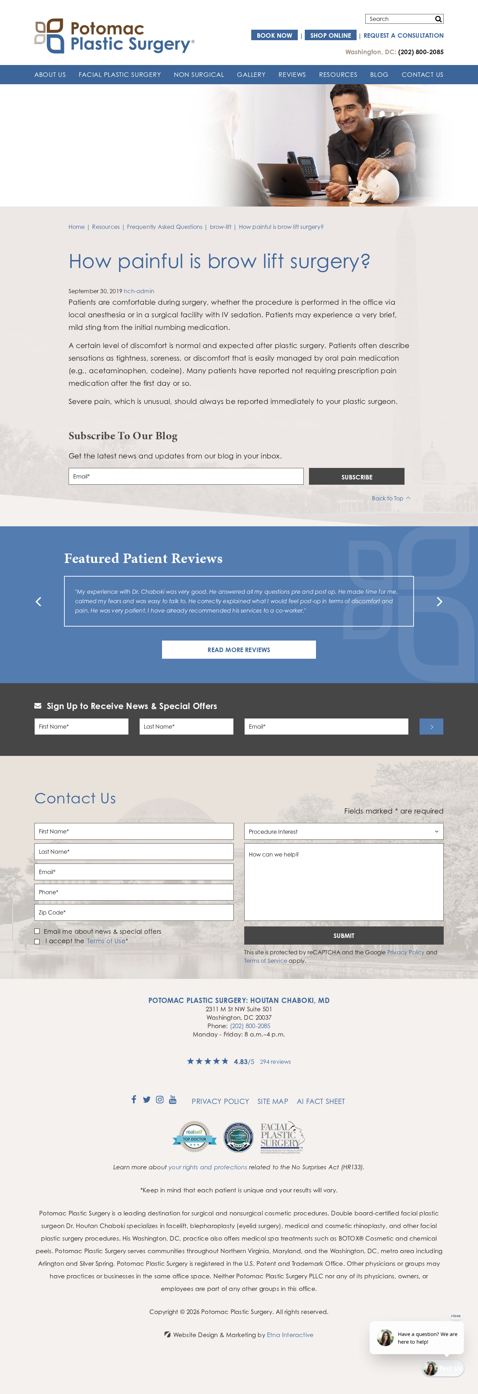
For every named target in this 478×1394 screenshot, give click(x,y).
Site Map (273, 1101)
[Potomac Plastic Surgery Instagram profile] (159, 1101)
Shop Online (330, 35)
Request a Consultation (404, 35)
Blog (379, 74)
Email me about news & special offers (102, 931)
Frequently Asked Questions (164, 226)
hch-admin (139, 291)
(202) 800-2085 (250, 1026)
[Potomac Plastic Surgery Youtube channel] (172, 1101)
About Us (50, 74)
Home (77, 226)
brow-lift (221, 226)
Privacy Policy (406, 952)
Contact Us (423, 74)
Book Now (275, 35)
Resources (338, 74)
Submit (343, 935)
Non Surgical (199, 74)
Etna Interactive (290, 1334)
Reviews (292, 74)
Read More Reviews (239, 649)
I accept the (64, 941)
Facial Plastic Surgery (120, 74)
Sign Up (431, 726)
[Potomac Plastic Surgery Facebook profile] (133, 1101)
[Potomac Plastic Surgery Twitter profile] (146, 1101)
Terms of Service (265, 960)
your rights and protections (208, 1167)
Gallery (251, 74)
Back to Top (387, 498)
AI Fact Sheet (321, 1101)
